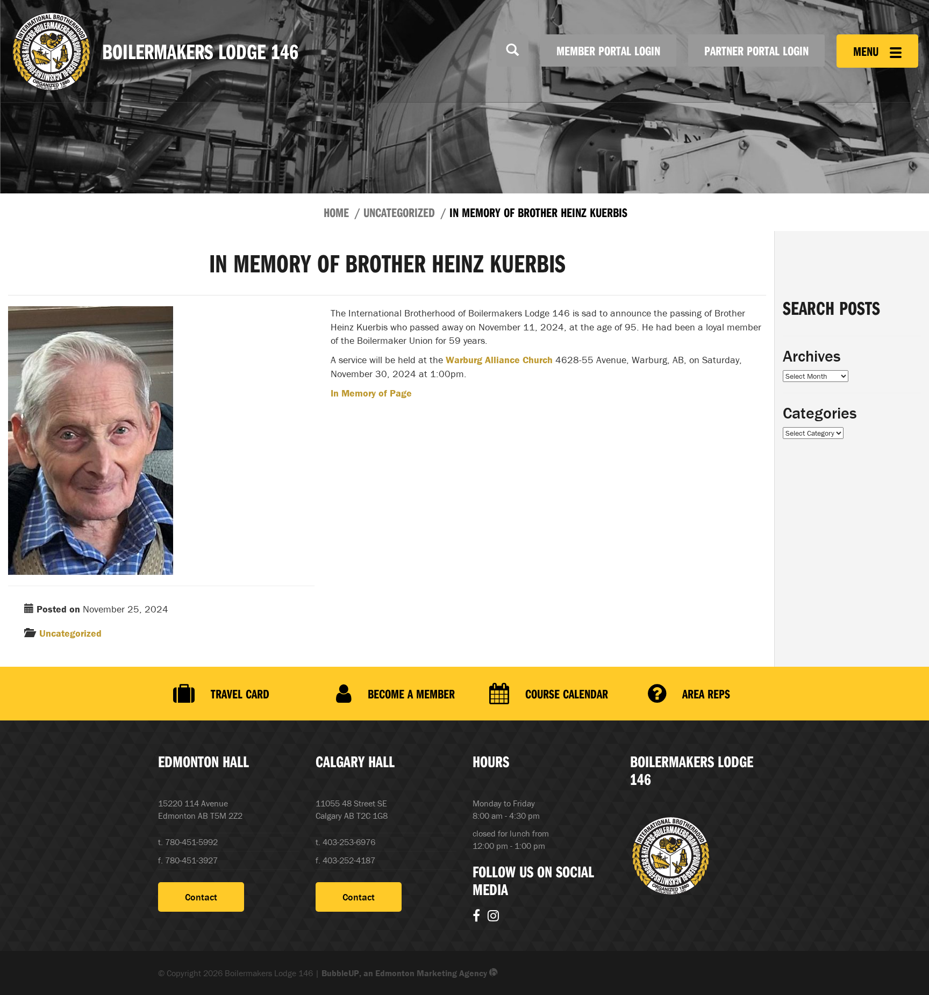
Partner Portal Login (756, 50)
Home (336, 212)
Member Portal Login (608, 50)
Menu (867, 51)
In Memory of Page (371, 393)
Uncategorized (399, 212)
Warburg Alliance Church (499, 360)
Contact (201, 897)
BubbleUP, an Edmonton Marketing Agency (405, 973)
